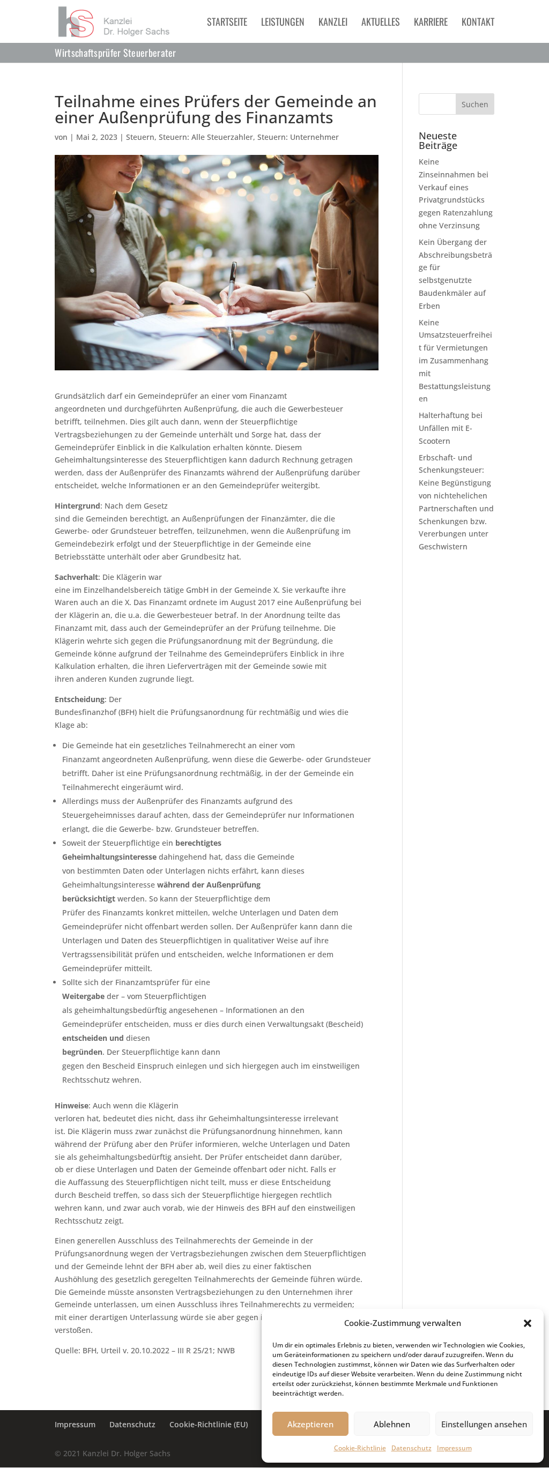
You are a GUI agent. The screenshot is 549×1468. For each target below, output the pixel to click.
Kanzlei (332, 23)
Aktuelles (380, 23)
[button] (527, 1323)
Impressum (454, 1447)
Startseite (227, 23)
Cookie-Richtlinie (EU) (208, 1424)
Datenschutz (411, 1447)
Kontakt (478, 23)
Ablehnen (392, 1424)
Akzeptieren (310, 1424)
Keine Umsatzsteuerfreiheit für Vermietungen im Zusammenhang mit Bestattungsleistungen (455, 360)
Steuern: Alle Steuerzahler (206, 137)
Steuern (140, 137)
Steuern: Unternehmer (298, 137)
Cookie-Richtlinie (360, 1447)
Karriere (431, 23)
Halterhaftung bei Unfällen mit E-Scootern (451, 428)
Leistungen (283, 23)
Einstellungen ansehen (484, 1424)
